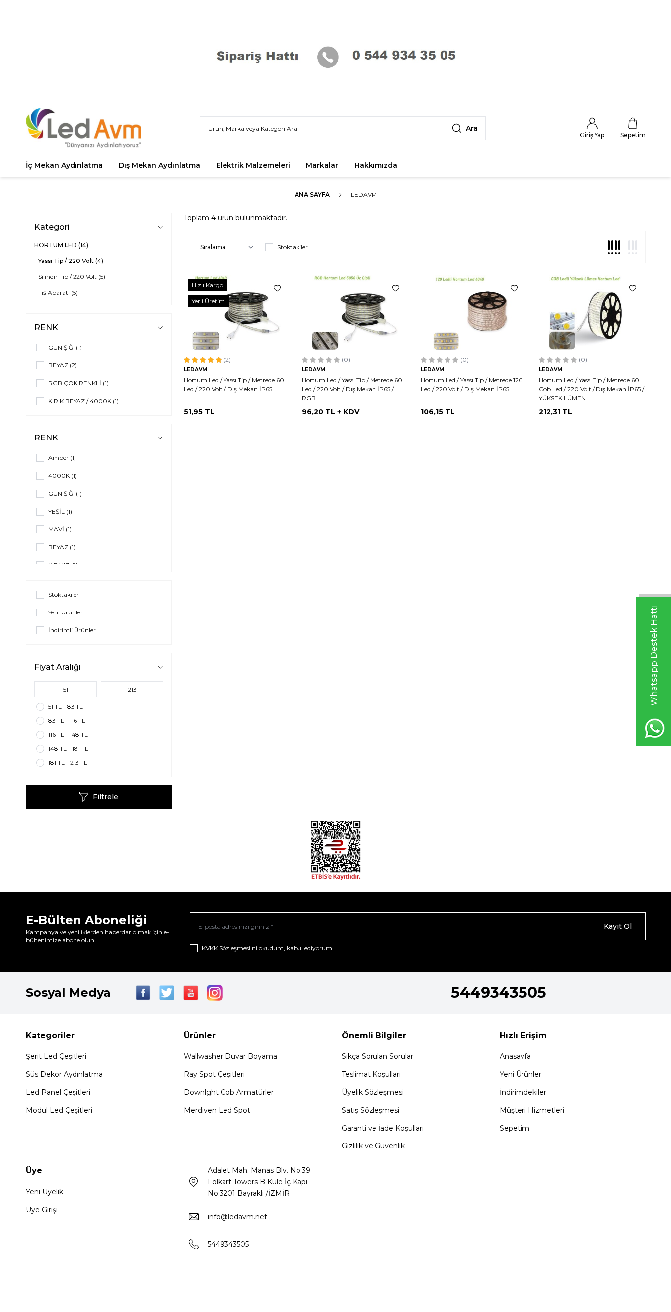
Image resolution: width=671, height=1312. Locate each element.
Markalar (322, 165)
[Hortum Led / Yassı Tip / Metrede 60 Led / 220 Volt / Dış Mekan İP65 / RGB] (355, 312)
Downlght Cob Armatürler (229, 1092)
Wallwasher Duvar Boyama (230, 1056)
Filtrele (105, 796)
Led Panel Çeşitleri (58, 1092)
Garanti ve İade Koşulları (383, 1128)
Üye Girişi (42, 1209)
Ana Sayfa (312, 194)
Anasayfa (515, 1056)
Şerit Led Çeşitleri (56, 1056)
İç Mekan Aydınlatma (64, 165)
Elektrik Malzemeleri (253, 165)
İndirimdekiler (523, 1092)
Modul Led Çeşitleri (59, 1110)
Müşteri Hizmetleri (532, 1110)
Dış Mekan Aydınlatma (159, 165)
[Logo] (85, 128)
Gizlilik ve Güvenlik (373, 1145)
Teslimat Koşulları (371, 1074)
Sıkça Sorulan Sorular (377, 1056)
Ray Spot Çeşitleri (214, 1074)
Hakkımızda (375, 165)
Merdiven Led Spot (217, 1110)
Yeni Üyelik (44, 1191)
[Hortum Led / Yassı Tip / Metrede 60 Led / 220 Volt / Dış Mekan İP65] (237, 312)
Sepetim (514, 1128)
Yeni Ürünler (520, 1074)
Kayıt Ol (618, 926)
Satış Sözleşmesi (370, 1110)
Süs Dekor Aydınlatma (64, 1074)
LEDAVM (195, 369)
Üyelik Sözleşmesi (373, 1092)
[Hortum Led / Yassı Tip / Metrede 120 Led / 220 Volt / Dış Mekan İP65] (474, 312)
